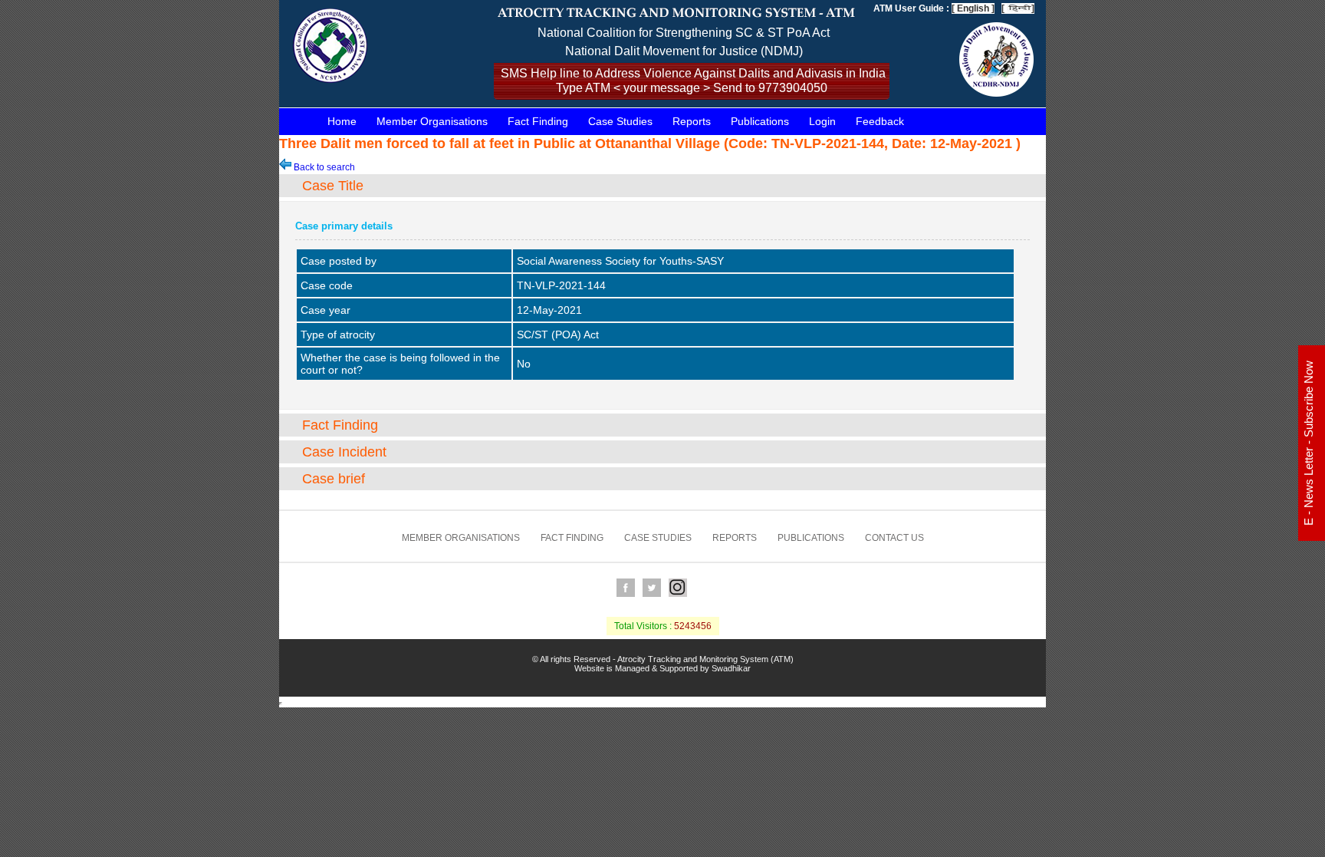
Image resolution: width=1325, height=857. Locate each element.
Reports (691, 121)
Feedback (880, 121)
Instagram (678, 587)
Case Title (332, 185)
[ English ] (973, 8)
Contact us (894, 537)
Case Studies (620, 121)
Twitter (652, 587)
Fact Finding (538, 121)
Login (822, 121)
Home (342, 121)
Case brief (333, 478)
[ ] (1017, 8)
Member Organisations (432, 121)
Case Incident (344, 452)
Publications (760, 121)
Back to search (323, 167)
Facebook (625, 587)
